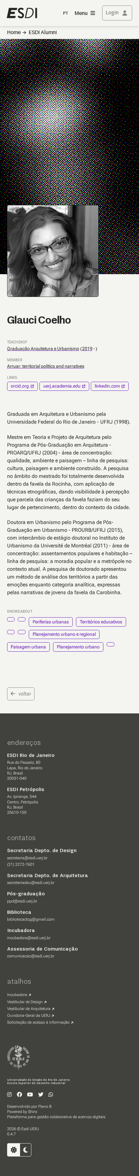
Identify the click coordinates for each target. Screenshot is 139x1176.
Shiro (32, 1111)
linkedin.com (107, 386)
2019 (87, 348)
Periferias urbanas (51, 621)
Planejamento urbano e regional (64, 634)
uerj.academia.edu (61, 386)
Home (14, 32)
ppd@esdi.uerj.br (22, 901)
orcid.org (20, 386)
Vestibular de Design (25, 1002)
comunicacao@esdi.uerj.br (30, 956)
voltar (24, 694)
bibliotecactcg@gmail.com (31, 919)
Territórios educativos (101, 621)
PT (65, 13)
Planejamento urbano (78, 646)
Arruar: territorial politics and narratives (45, 366)
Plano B (44, 1106)
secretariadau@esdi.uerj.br (30, 882)
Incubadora (17, 994)
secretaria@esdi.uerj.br (27, 858)
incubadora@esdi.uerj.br (28, 938)
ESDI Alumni (43, 32)
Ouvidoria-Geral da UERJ (28, 1015)
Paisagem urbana (28, 646)
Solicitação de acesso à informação (38, 1022)
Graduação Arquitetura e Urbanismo (43, 348)
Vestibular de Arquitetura (28, 1008)
